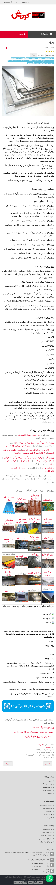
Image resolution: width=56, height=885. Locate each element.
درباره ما (49, 781)
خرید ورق (40, 58)
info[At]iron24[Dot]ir (36, 860)
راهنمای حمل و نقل (46, 835)
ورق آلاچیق (30, 60)
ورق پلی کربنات (18, 468)
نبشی (27, 158)
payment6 (15, 882)
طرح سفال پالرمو (41, 461)
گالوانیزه (42, 206)
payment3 (30, 882)
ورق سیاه (10, 60)
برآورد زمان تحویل (46, 842)
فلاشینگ (17, 453)
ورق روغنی (30, 63)
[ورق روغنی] (8, 597)
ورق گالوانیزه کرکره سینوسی (34, 453)
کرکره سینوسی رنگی (34, 457)
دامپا (52, 461)
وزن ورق (50, 282)
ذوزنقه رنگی (18, 457)
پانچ (44, 240)
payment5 (20, 882)
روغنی (43, 225)
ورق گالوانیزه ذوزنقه (31, 450)
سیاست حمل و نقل (46, 805)
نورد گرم (32, 233)
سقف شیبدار (33, 165)
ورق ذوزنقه (23, 60)
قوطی (34, 158)
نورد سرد (34, 225)
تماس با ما (49, 818)
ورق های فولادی (42, 138)
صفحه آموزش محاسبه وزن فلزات (27, 309)
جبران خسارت (47, 808)
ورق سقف (36, 60)
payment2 (35, 882)
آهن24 (40, 745)
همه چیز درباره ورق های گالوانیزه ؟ (38, 736)
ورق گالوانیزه (47, 58)
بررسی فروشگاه (47, 784)
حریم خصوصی (47, 790)
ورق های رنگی (12, 138)
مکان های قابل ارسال (45, 839)
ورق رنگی (34, 58)
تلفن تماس (7, 2)
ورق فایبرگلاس (34, 573)
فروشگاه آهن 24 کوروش (29, 435)
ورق (51, 42)
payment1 (40, 882)
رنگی (41, 165)
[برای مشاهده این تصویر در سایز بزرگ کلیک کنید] (48, 614)
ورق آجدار (45, 63)
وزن (52, 266)
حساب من (49, 811)
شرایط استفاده (47, 787)
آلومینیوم (42, 249)
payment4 (25, 882)
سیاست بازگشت (47, 814)
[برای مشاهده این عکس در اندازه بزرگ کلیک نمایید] (48, 618)
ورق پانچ (51, 63)
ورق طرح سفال (44, 60)
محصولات (47, 747)
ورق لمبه (28, 58)
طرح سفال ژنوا (25, 461)
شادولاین (7, 457)
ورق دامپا (51, 60)
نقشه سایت (48, 793)
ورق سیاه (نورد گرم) (45, 442)
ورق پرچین (16, 60)
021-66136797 (21, 2)
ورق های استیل (26, 138)
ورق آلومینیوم (48, 468)
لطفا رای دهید (50, 55)
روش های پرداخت (46, 832)
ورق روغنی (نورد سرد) (24, 442)
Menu (21, 34)
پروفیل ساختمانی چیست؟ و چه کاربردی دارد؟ (34, 732)
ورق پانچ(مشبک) (13, 445)
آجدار (43, 253)
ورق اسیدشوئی (38, 63)
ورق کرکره (22, 58)
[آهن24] (28, 15)
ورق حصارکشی (14, 58)
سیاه (43, 233)
